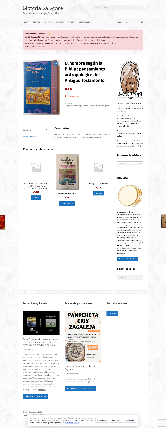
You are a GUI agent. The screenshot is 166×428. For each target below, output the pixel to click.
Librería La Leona (43, 8)
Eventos (71, 22)
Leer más (36, 198)
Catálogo (36, 22)
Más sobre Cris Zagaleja (127, 259)
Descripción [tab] (27, 130)
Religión (99, 106)
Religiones (106, 106)
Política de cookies (72, 423)
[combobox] (130, 163)
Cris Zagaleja (85, 22)
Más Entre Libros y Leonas (36, 396)
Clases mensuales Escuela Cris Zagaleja (80, 368)
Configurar (129, 420)
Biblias (85, 106)
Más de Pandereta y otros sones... (80, 388)
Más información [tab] (29, 136)
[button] (56, 63)
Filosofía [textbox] (129, 163)
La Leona (48, 22)
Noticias (60, 22)
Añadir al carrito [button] (67, 203)
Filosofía (92, 106)
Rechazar (115, 420)
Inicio (25, 22)
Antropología (77, 106)
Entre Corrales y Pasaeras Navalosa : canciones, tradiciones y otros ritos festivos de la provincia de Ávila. (41, 342)
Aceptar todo (102, 420)
